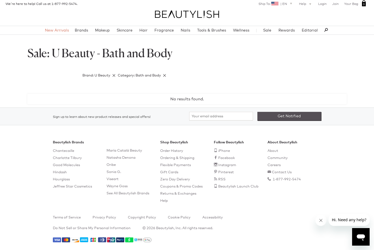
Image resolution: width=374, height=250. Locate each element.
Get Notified (289, 116)
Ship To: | (272, 4)
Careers (274, 165)
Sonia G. (114, 172)
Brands (81, 30)
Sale (267, 30)
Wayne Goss (117, 186)
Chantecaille (63, 151)
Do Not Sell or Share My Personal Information (92, 228)
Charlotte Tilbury (67, 158)
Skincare (125, 30)
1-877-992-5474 (286, 179)
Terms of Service (67, 217)
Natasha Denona (121, 158)
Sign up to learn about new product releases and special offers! (102, 117)
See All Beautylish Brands (128, 193)
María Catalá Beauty (124, 150)
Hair (143, 30)
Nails (185, 30)
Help (303, 4)
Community (277, 158)
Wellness (241, 30)
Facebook (226, 158)
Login (322, 4)
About (272, 151)
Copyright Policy (142, 217)
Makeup (102, 30)
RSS (222, 179)
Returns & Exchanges (178, 193)
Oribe (111, 165)
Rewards (286, 30)
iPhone (224, 151)
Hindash (60, 172)
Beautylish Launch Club (238, 186)
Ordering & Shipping (177, 158)
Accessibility (212, 217)
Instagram (227, 165)
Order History (171, 151)
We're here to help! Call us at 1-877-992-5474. (41, 4)
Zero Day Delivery (175, 179)
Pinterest (226, 172)
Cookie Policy (179, 217)
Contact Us (282, 172)
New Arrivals (57, 30)
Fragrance (164, 30)
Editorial (310, 30)
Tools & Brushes (211, 30)
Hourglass (61, 179)
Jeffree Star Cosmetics (72, 186)
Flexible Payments (175, 165)
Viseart (113, 179)
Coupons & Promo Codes (181, 186)
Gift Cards (169, 172)
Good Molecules (66, 165)
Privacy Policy (104, 217)
